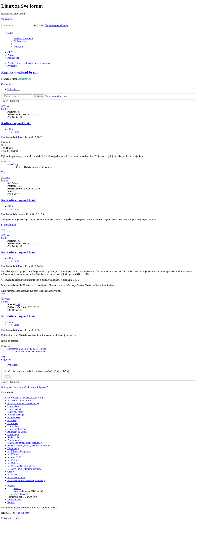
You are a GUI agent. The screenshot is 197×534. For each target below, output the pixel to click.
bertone (4, 180)
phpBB (17, 507)
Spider (4, 109)
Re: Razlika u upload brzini (18, 200)
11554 (19, 186)
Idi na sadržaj (7, 19)
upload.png (12, 164)
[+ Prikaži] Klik (8, 224)
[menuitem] (23, 38)
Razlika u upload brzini (19, 72)
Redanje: (30, 371)
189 (18, 111)
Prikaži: (8, 371)
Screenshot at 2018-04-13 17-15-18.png (26, 348)
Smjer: (58, 371)
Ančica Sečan (22, 512)
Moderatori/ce (24, 79)
